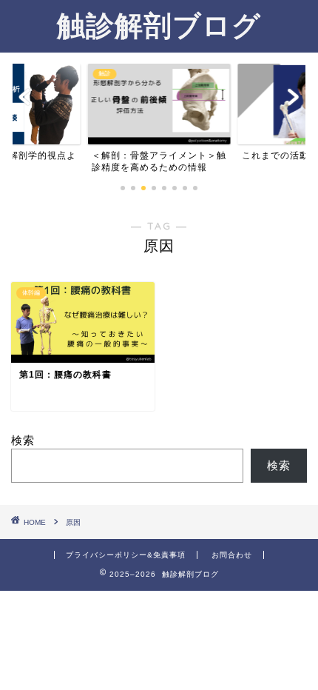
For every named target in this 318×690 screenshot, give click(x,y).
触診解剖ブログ (159, 25)
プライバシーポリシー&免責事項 (126, 555)
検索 (23, 440)
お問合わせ (232, 555)
